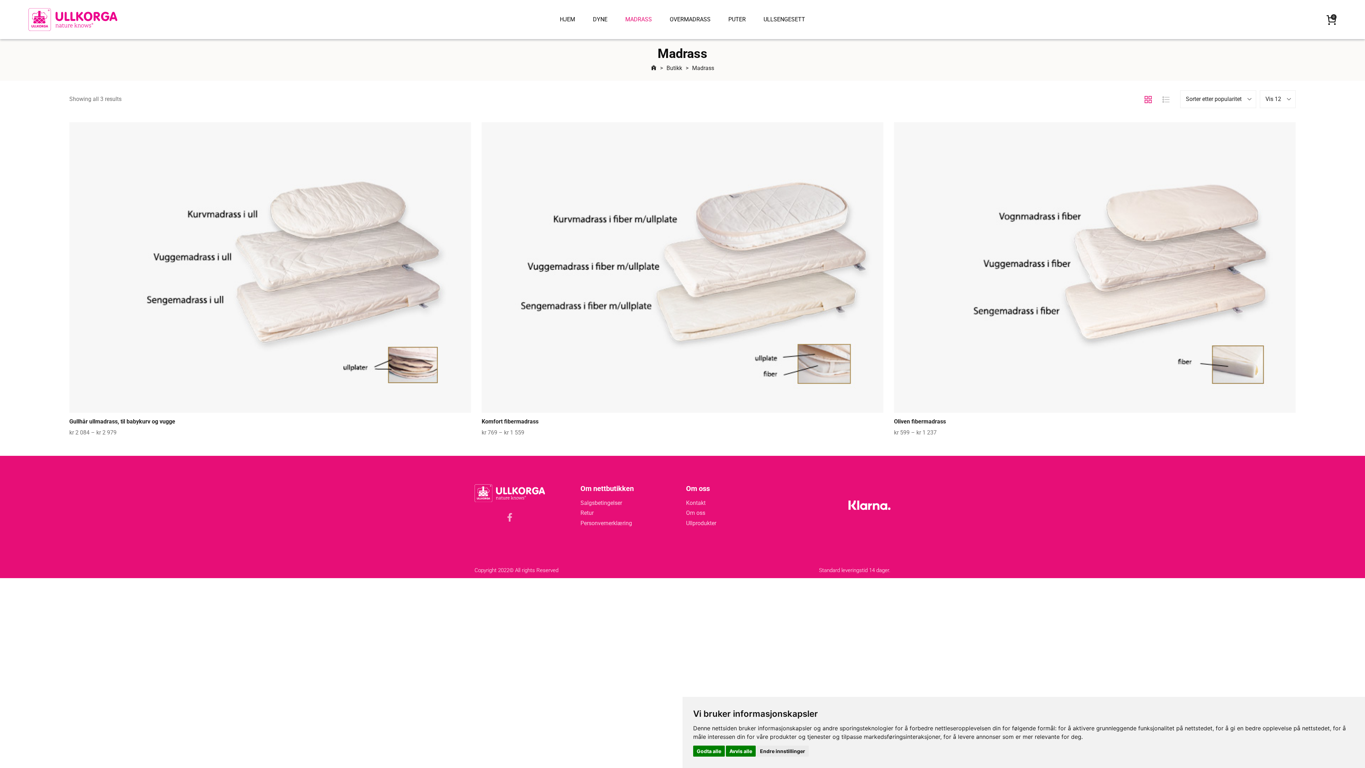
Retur (587, 513)
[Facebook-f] (509, 517)
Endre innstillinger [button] (782, 751)
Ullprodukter (701, 523)
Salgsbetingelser (601, 503)
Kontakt (696, 503)
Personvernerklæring (606, 523)
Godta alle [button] (709, 751)
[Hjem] (654, 68)
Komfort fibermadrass (510, 421)
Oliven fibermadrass (920, 421)
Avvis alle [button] (740, 751)
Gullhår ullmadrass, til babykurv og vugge (122, 421)
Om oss (695, 513)
